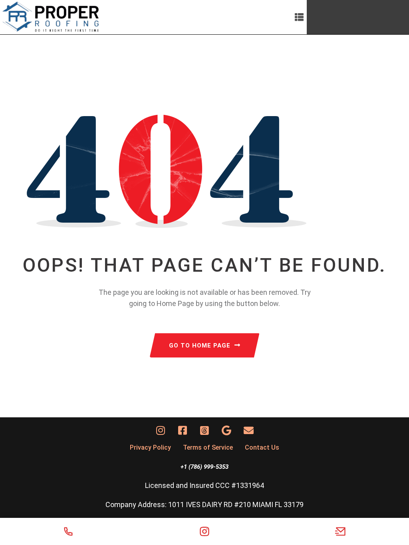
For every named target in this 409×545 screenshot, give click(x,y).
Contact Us (262, 447)
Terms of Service (208, 447)
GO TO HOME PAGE (199, 345)
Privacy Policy (150, 447)
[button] (299, 17)
